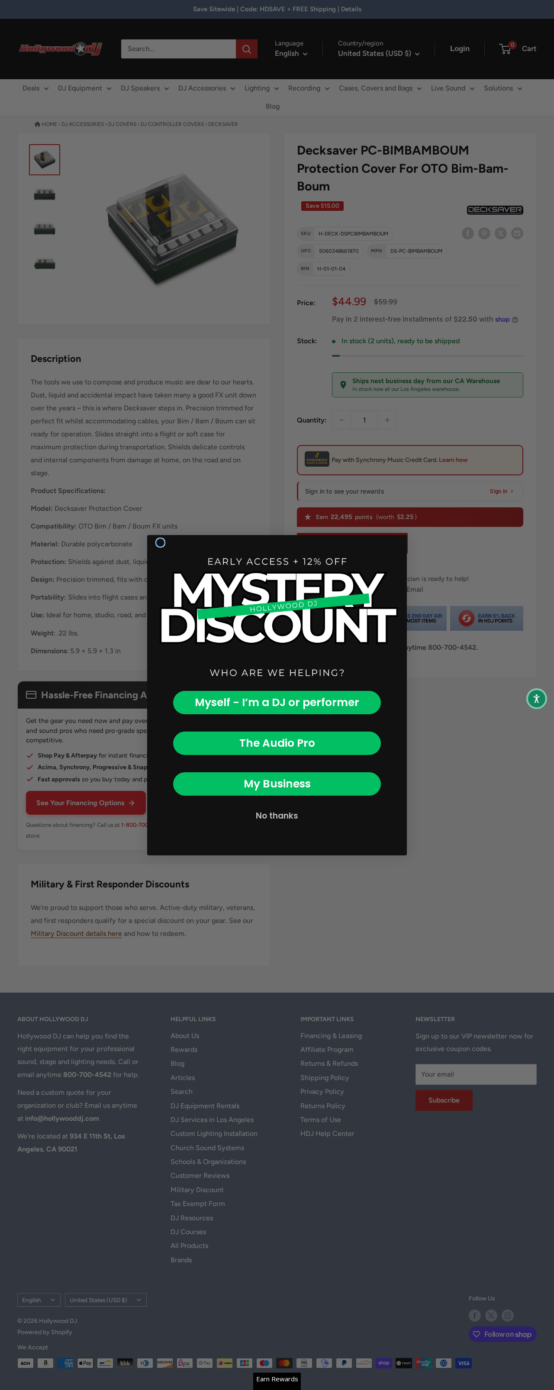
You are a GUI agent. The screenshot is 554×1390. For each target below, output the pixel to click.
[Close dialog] (160, 543)
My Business (277, 783)
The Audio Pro (277, 743)
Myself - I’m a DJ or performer (277, 702)
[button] (536, 698)
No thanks (277, 816)
